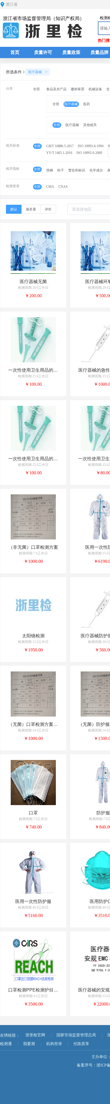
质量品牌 (100, 52)
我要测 (29, 1044)
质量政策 (71, 52)
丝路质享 (81, 1044)
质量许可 (43, 52)
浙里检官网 (35, 1035)
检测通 (6, 1044)
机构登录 (54, 1044)
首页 (14, 52)
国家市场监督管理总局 (76, 1035)
